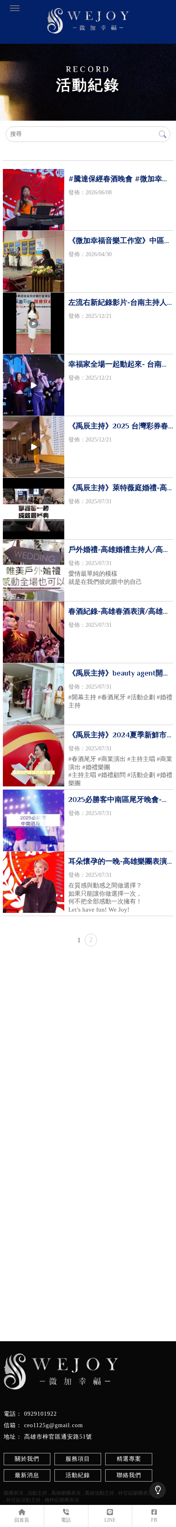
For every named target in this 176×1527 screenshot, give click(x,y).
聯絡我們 (129, 1475)
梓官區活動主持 (23, 1500)
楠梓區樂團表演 (62, 1500)
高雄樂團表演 (66, 1493)
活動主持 (37, 1493)
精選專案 (129, 1459)
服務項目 (77, 1459)
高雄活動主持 (99, 1493)
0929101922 (40, 1414)
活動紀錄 (77, 1475)
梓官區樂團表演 (135, 1493)
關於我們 (27, 1459)
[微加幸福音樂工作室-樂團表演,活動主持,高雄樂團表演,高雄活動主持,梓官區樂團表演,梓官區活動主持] (88, 22)
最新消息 (27, 1475)
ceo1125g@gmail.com (53, 1425)
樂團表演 (13, 1493)
